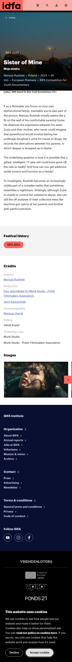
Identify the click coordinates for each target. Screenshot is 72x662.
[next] (68, 380)
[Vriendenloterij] (36, 561)
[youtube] (8, 538)
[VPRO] (36, 587)
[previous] (4, 380)
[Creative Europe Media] (36, 575)
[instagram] (18, 538)
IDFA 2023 (13, 244)
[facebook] (29, 538)
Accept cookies (39, 652)
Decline (14, 652)
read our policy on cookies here (36, 633)
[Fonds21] (36, 598)
